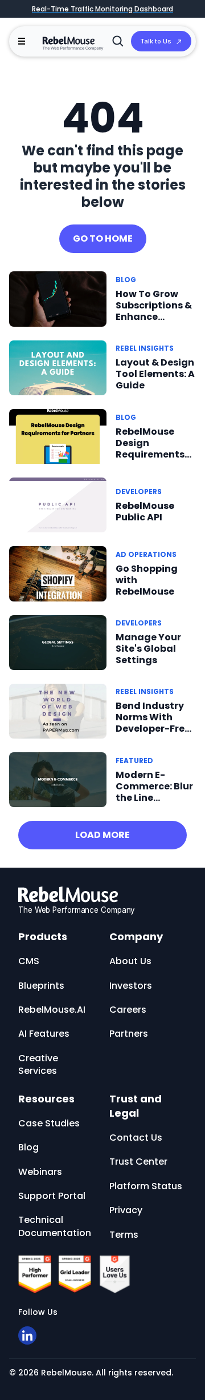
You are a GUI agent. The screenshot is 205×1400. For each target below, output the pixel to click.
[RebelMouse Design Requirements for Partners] (57, 436)
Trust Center (138, 1161)
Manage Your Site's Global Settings (148, 649)
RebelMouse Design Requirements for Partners (150, 448)
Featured (134, 760)
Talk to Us (155, 41)
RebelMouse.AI (51, 1009)
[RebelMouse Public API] (57, 504)
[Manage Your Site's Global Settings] (57, 641)
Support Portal (51, 1195)
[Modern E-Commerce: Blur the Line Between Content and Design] (57, 778)
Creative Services (38, 1064)
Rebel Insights (145, 348)
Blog (126, 279)
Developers (139, 491)
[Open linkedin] (27, 1335)
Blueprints (41, 985)
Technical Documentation (54, 1226)
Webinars (40, 1171)
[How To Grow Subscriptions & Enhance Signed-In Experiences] (57, 298)
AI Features (43, 1033)
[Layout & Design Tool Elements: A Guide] (57, 367)
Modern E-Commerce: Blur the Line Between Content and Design (154, 803)
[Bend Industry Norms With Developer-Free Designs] (57, 710)
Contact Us (135, 1137)
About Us (130, 961)
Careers (127, 1009)
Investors (130, 985)
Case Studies (49, 1123)
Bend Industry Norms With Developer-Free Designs (153, 723)
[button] (21, 41)
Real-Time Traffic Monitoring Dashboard (102, 9)
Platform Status (145, 1186)
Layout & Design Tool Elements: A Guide (155, 374)
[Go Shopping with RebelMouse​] (57, 573)
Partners (128, 1033)
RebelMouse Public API (145, 511)
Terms (123, 1234)
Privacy (125, 1210)
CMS (28, 961)
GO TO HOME (103, 238)
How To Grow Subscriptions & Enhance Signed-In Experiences (154, 316)
